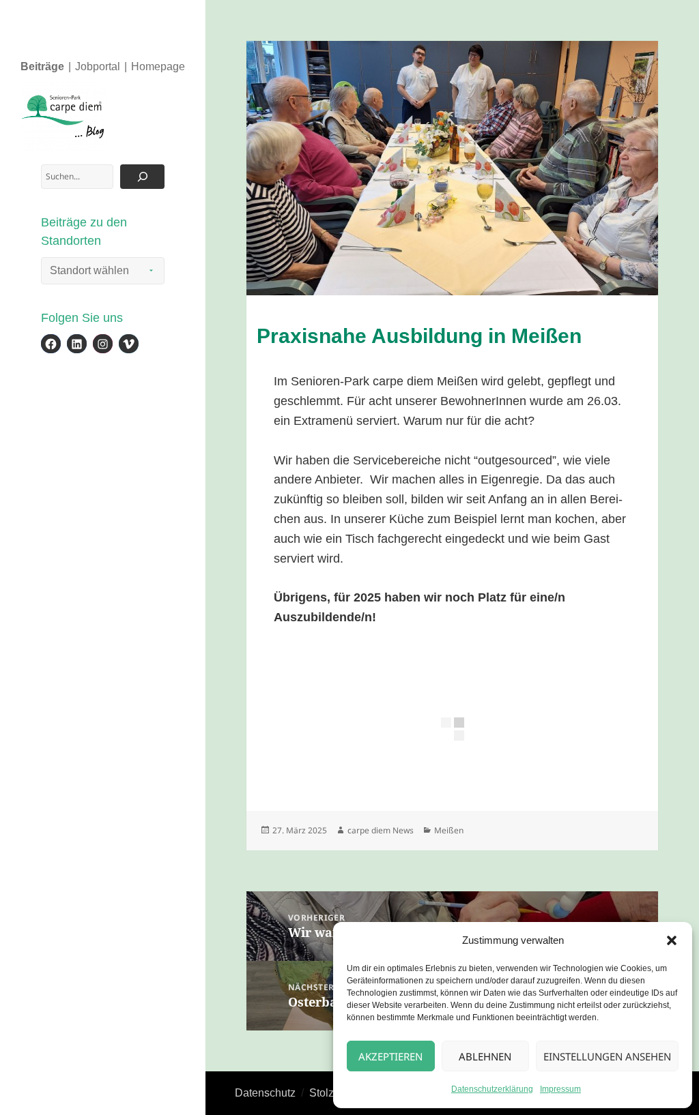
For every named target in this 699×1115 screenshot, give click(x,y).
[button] (672, 940)
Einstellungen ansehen (607, 1056)
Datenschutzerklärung (492, 1089)
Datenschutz (265, 1093)
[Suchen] (142, 176)
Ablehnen (485, 1056)
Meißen (448, 830)
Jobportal (97, 66)
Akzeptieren (390, 1056)
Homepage (158, 66)
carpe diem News (380, 830)
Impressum (560, 1089)
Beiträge (42, 66)
